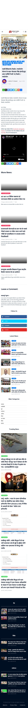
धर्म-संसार (3, 418)
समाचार (2, 404)
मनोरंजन (2, 411)
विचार (2, 416)
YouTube (3, 132)
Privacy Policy (13, 705)
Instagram (21, 129)
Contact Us (22, 705)
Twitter (3, 130)
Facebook (15, 129)
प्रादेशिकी (3, 406)
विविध (2, 420)
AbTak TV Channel (13, 81)
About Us (5, 705)
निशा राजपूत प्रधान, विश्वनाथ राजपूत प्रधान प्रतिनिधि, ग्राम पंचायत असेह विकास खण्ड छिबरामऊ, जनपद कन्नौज (17, 643)
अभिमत (2, 413)
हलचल (2, 423)
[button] (25, 31)
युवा (1, 409)
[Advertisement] (14, 15)
